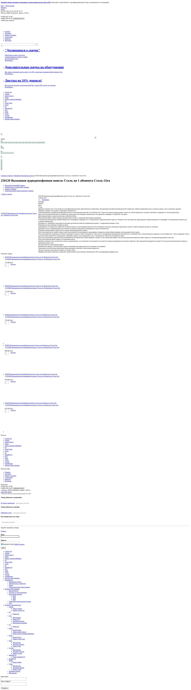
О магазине (9, 37)
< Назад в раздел (6, 194)
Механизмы (17, 617)
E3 (6, 101)
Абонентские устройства (17, 187)
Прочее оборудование (12, 119)
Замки (10, 189)
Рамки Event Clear (19, 639)
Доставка (8, 33)
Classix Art (8, 92)
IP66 (14, 600)
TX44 (7, 114)
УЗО (10, 603)
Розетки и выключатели (13, 605)
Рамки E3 (16, 626)
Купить (13, 264)
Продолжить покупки (22, 503)
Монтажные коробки (20, 623)
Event (6, 105)
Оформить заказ (6, 513)
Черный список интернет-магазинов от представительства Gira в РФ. (26, 2)
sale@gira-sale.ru (6, 492)
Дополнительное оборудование (19, 191)
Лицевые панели (18, 621)
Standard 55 (8, 108)
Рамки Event (17, 637)
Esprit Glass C (9, 96)
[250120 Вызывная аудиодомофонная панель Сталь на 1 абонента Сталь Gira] (19, 215)
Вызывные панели (28, 176)
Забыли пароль (19, 544)
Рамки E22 (16, 619)
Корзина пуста (3, 8)
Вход (2, 6)
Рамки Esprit (17, 630)
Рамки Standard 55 (19, 657)
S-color (7, 115)
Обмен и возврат (10, 35)
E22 (6, 110)
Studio (11, 660)
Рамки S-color (17, 653)
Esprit (6, 98)
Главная (7, 31)
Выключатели (13, 591)
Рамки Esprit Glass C (19, 632)
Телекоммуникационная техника (20, 601)
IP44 (14, 598)
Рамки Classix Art (18, 610)
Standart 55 (12, 659)
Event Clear (8, 103)
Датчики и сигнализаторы (18, 592)
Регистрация (10, 6)
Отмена (3, 531)
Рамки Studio (17, 662)
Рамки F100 (17, 646)
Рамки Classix (17, 608)
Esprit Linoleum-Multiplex (13, 99)
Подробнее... (9, 60)
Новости (8, 39)
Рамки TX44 (17, 669)
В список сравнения (8, 503)
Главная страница (7, 176)
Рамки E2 (16, 614)
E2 (6, 106)
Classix (7, 94)
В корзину (45, 200)
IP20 (14, 596)
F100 (6, 112)
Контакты (8, 40)
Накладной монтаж (15, 594)
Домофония (9, 117)
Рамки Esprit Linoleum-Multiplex (23, 634)
